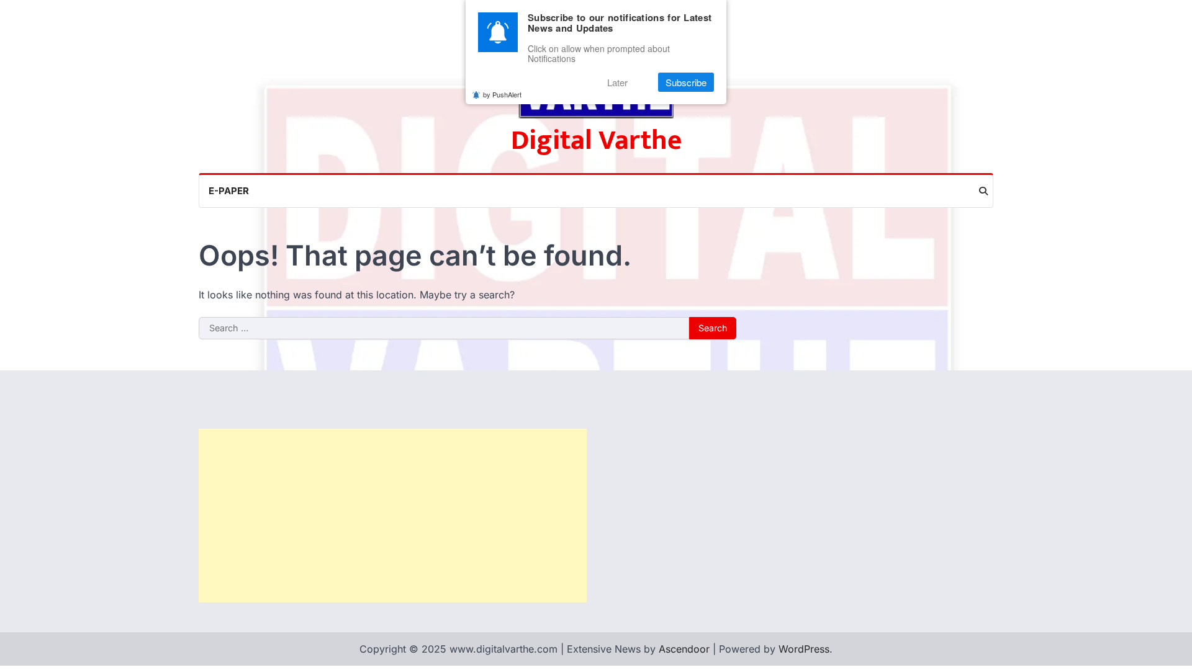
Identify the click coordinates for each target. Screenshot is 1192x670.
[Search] (983, 191)
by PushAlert (502, 94)
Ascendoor (684, 649)
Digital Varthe (596, 140)
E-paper (229, 191)
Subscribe (686, 82)
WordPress (804, 649)
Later (617, 82)
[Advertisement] (393, 515)
